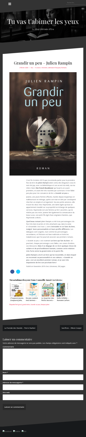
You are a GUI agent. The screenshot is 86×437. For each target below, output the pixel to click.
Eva (32, 68)
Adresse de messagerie (13, 382)
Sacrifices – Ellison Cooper (72, 328)
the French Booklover (44, 188)
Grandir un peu (35, 304)
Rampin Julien (45, 304)
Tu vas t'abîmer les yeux (43, 21)
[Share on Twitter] (18, 273)
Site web (6, 392)
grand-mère (26, 304)
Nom (5, 372)
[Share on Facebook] (12, 273)
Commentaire (8, 347)
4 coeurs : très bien (41, 68)
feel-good (18, 304)
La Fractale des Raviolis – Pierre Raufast (19, 328)
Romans (64, 68)
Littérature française (54, 68)
